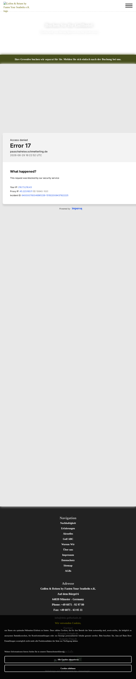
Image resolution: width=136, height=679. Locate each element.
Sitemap (68, 565)
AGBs (68, 571)
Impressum (68, 555)
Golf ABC (68, 539)
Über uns (68, 549)
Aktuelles (68, 533)
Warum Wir (68, 544)
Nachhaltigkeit (68, 523)
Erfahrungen (68, 528)
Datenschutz (68, 560)
